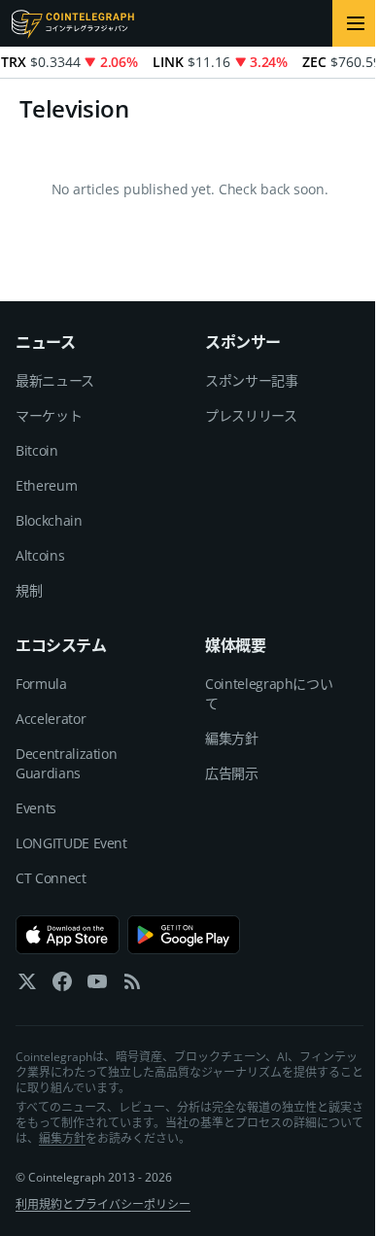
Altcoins (40, 555)
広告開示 (231, 773)
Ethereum (46, 485)
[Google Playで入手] (184, 934)
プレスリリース (251, 415)
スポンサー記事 (251, 380)
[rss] (132, 986)
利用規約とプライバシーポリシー (103, 1204)
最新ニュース (55, 380)
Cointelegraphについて (268, 693)
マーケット (49, 415)
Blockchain (49, 520)
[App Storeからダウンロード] (68, 934)
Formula (41, 683)
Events (36, 808)
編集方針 (231, 738)
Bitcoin (37, 450)
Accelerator (51, 718)
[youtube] (97, 986)
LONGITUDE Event (71, 843)
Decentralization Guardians (66, 763)
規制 (29, 590)
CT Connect (51, 878)
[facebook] (62, 986)
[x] (27, 986)
